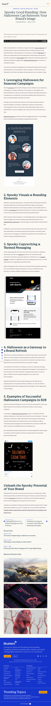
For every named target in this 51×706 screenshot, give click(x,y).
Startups (39, 679)
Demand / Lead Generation (6, 678)
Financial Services (29, 677)
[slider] (45, 41)
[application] (25, 41)
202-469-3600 (39, 661)
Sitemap (35, 660)
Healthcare (28, 681)
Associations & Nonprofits (31, 668)
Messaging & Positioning (8, 684)
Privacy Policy (30, 660)
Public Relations (18, 672)
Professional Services (41, 675)
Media (39, 669)
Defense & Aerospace (30, 673)
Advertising (6, 668)
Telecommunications (41, 683)
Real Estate (40, 677)
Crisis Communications (8, 675)
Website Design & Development (18, 682)
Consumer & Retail (29, 669)
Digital (5, 680)
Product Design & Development (18, 670)
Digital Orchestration (7, 682)
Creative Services (7, 673)
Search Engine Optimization (17, 675)
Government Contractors (31, 679)
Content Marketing (7, 671)
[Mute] (42, 41)
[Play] (5, 41)
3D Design (17, 684)
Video (16, 679)
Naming (16, 668)
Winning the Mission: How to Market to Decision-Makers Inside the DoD (17, 698)
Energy (27, 675)
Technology (40, 681)
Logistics (39, 668)
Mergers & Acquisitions (42, 671)
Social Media (17, 677)
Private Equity (40, 673)
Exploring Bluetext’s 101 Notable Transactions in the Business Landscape (17, 695)
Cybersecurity (29, 671)
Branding (5, 669)
